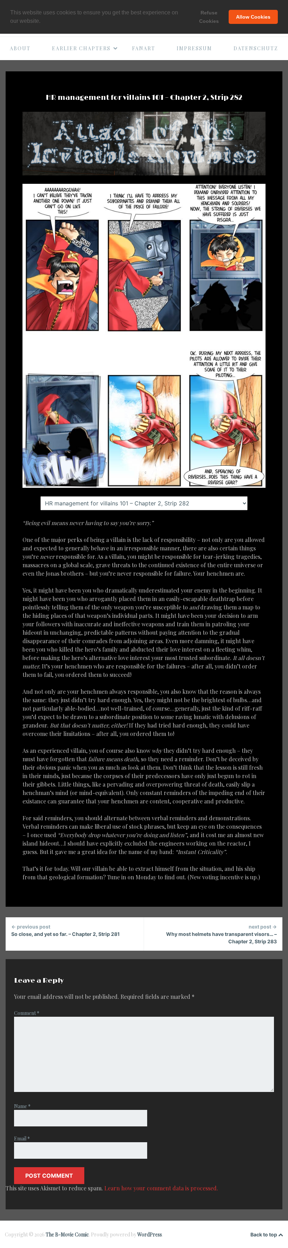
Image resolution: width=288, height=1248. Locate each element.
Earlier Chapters (81, 48)
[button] (43, 21)
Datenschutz (256, 48)
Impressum (194, 48)
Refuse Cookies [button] (209, 17)
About (20, 48)
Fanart (143, 48)
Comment (26, 1013)
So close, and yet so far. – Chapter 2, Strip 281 (65, 930)
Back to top (264, 1234)
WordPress (149, 1234)
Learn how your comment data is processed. (161, 1188)
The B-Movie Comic (67, 1234)
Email (22, 1138)
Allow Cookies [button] (253, 17)
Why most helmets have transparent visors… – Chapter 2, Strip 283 (221, 934)
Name (22, 1106)
